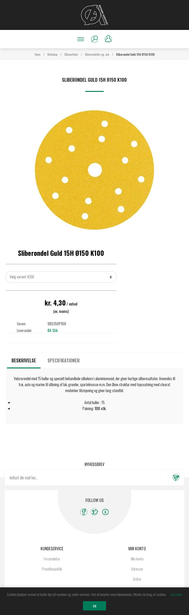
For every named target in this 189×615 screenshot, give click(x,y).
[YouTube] (105, 512)
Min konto (137, 559)
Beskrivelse (24, 360)
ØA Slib (52, 330)
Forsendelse (52, 559)
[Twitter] (95, 512)
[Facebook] (84, 512)
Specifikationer (63, 360)
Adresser (137, 569)
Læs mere (176, 594)
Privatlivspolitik (52, 569)
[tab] (24, 360)
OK (94, 605)
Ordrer (137, 579)
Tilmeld (176, 477)
